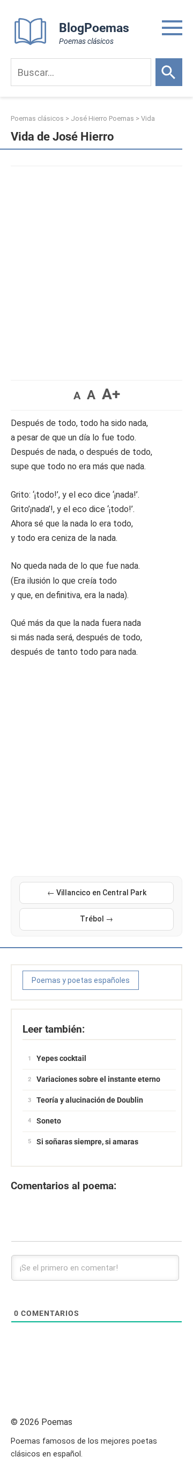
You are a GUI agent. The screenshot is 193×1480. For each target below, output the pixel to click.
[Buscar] (168, 72)
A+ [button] (111, 394)
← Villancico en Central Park (96, 892)
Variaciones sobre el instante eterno (98, 1079)
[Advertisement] (96, 268)
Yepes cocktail (61, 1058)
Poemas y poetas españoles (81, 980)
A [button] (76, 395)
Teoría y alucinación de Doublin (89, 1100)
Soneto (48, 1121)
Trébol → (96, 919)
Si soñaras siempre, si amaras (87, 1141)
